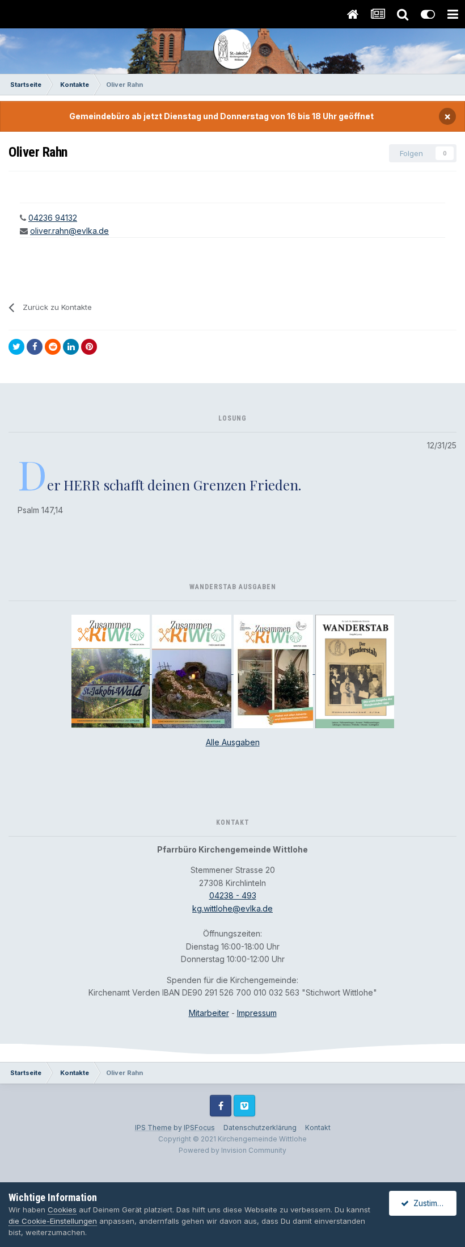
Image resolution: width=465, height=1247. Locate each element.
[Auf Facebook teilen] (35, 347)
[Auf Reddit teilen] (53, 347)
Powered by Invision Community (232, 1150)
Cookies (62, 1209)
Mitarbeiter (209, 1013)
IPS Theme (153, 1127)
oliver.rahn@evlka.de (69, 231)
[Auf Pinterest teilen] (89, 347)
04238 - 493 (232, 895)
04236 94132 (52, 217)
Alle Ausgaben (233, 742)
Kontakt (318, 1127)
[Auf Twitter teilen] (16, 347)
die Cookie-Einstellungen (53, 1220)
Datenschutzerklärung (260, 1127)
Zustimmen (431, 1203)
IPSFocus (199, 1127)
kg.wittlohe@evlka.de (232, 908)
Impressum (257, 1013)
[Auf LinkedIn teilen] (71, 347)
